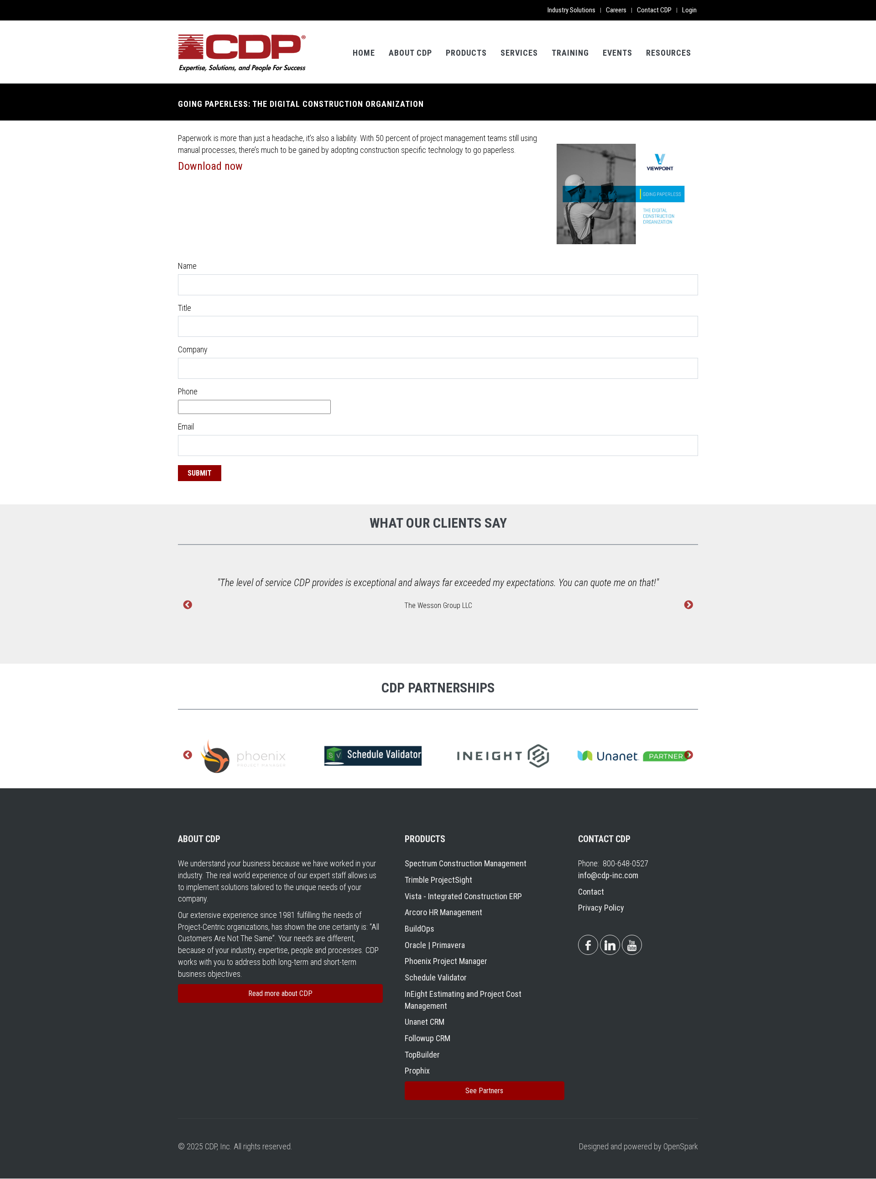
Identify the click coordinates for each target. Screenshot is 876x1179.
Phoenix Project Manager (446, 961)
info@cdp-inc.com (608, 875)
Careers (616, 10)
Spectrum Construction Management (466, 863)
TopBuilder (422, 1054)
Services (519, 53)
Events (617, 53)
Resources (668, 53)
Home (364, 53)
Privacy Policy (601, 907)
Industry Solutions (571, 10)
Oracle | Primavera (435, 945)
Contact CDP (654, 10)
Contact (591, 891)
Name (187, 266)
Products (466, 53)
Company (193, 349)
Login (689, 10)
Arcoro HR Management (443, 912)
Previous (187, 605)
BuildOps (419, 928)
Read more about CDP (280, 993)
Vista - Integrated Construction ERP (463, 896)
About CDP (410, 53)
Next (688, 605)
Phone (188, 391)
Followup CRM (427, 1038)
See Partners (484, 1090)
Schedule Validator (436, 977)
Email (186, 426)
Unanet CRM (424, 1022)
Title (184, 308)
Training (570, 53)
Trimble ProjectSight (438, 880)
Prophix (417, 1070)
